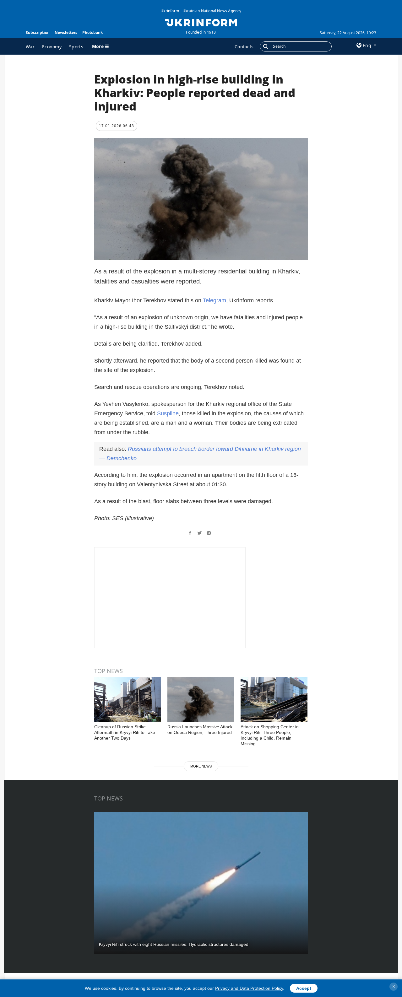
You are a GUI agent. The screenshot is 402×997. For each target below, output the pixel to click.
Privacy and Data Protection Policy (249, 988)
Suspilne (168, 413)
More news (201, 766)
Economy (52, 47)
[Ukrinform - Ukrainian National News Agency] (201, 22)
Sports (76, 47)
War (30, 47)
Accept (303, 988)
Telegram (214, 300)
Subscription (38, 32)
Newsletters (66, 32)
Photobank (92, 32)
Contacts (244, 47)
